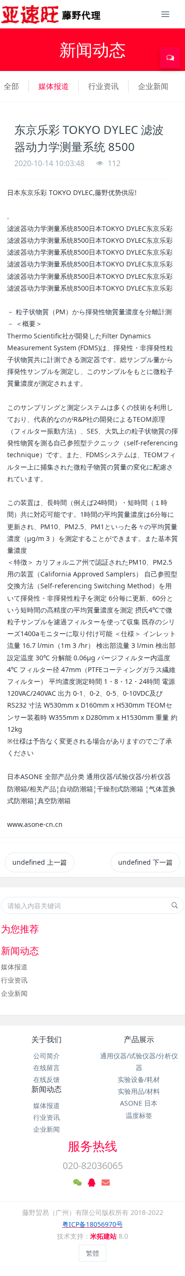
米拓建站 (104, 1236)
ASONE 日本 (138, 1103)
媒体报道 (53, 86)
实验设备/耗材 (139, 1079)
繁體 (92, 1253)
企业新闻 (153, 86)
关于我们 (46, 1039)
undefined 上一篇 (39, 862)
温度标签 (139, 1115)
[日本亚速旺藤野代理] (51, 14)
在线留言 (46, 1067)
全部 (11, 86)
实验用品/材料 (139, 1091)
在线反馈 (46, 1079)
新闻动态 (46, 1089)
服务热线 (92, 1145)
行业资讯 (103, 86)
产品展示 (139, 1039)
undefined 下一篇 (145, 862)
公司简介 (46, 1055)
